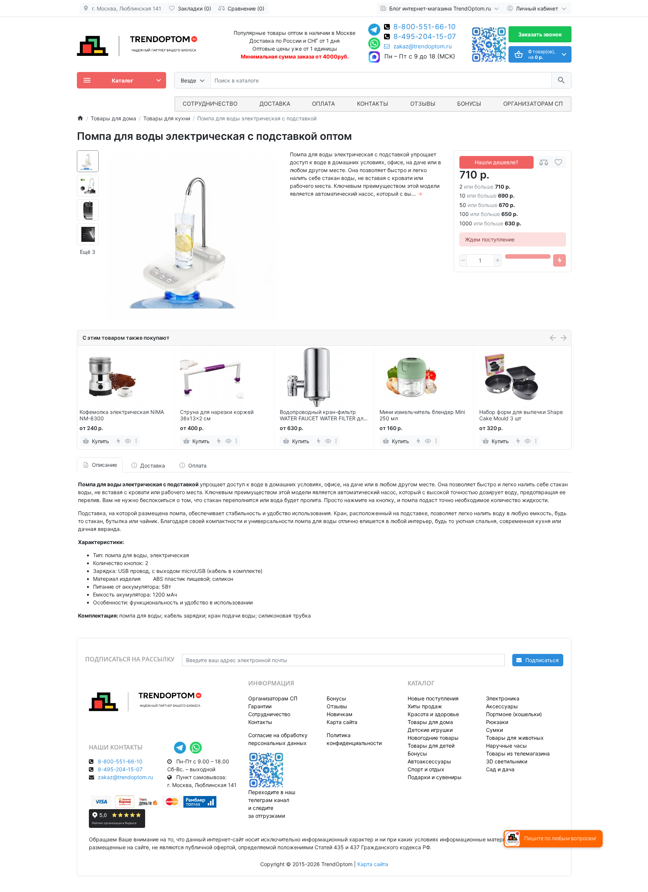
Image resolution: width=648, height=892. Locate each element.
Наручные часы (506, 745)
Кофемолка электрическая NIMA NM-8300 (122, 415)
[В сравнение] (543, 162)
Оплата (323, 103)
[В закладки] (558, 162)
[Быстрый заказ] (559, 260)
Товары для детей (431, 745)
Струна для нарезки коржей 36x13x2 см (217, 415)
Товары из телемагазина (518, 753)
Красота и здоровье (433, 714)
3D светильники (506, 761)
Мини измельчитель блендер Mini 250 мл (422, 415)
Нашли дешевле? (496, 162)
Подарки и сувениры (435, 777)
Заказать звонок (540, 34)
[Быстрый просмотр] (128, 441)
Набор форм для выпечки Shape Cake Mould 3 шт (521, 415)
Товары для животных (515, 738)
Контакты (372, 103)
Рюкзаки (497, 722)
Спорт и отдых (426, 769)
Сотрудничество (269, 714)
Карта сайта (342, 722)
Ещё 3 (87, 252)
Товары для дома (430, 722)
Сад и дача (500, 769)
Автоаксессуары (429, 761)
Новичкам (339, 714)
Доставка (275, 103)
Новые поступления (433, 698)
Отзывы (422, 103)
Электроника (502, 698)
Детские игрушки (430, 730)
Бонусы (469, 103)
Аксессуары (502, 706)
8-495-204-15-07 (424, 37)
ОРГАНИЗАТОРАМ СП (533, 103)
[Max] (374, 57)
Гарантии (260, 706)
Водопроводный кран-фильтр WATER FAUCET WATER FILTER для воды (323, 415)
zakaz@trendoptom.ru (422, 46)
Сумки (494, 730)
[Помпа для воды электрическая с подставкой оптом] (192, 236)
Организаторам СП (272, 698)
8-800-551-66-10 (424, 27)
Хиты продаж (425, 706)
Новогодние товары (433, 738)
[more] (136, 441)
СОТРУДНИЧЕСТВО (210, 103)
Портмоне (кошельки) (514, 714)
